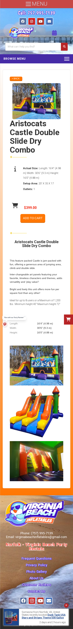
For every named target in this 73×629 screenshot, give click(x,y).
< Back (15, 78)
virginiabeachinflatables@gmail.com (41, 537)
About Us (37, 578)
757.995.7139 (41, 13)
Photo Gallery (36, 572)
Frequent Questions (36, 558)
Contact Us (36, 591)
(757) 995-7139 (42, 533)
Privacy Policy (36, 565)
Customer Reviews (36, 585)
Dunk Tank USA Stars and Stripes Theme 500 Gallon (43, 616)
